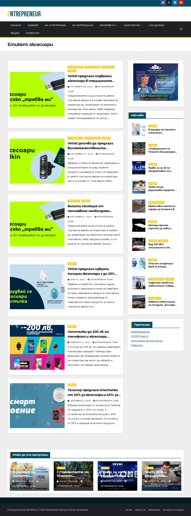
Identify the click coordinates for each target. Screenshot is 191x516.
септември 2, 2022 (81, 217)
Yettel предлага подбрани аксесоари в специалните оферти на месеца (90, 81)
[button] (181, 29)
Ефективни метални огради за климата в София (161, 209)
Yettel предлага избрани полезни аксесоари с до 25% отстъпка (91, 274)
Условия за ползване (173, 510)
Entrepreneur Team (101, 279)
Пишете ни (140, 510)
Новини (33, 25)
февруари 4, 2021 (80, 342)
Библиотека (154, 510)
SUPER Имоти (139, 336)
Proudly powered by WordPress (22, 510)
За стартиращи (55, 25)
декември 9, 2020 (80, 401)
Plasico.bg (137, 345)
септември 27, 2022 (82, 154)
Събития (163, 241)
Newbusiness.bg (140, 331)
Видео (15, 33)
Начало (16, 25)
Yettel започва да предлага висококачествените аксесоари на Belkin (90, 148)
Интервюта (108, 25)
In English (32, 33)
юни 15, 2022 (78, 279)
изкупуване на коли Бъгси (147, 340)
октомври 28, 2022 (81, 87)
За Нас (128, 510)
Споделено (157, 25)
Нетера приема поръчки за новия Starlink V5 (159, 228)
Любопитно (132, 25)
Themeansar (82, 510)
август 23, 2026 (69, 481)
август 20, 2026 (113, 481)
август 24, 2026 (25, 481)
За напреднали (82, 25)
